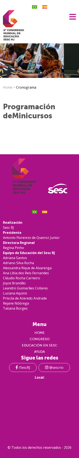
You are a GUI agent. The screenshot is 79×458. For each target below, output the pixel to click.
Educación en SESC (39, 345)
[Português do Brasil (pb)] (34, 7)
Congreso (40, 339)
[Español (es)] (44, 7)
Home (7, 87)
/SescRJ (24, 367)
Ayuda (39, 352)
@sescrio (55, 367)
